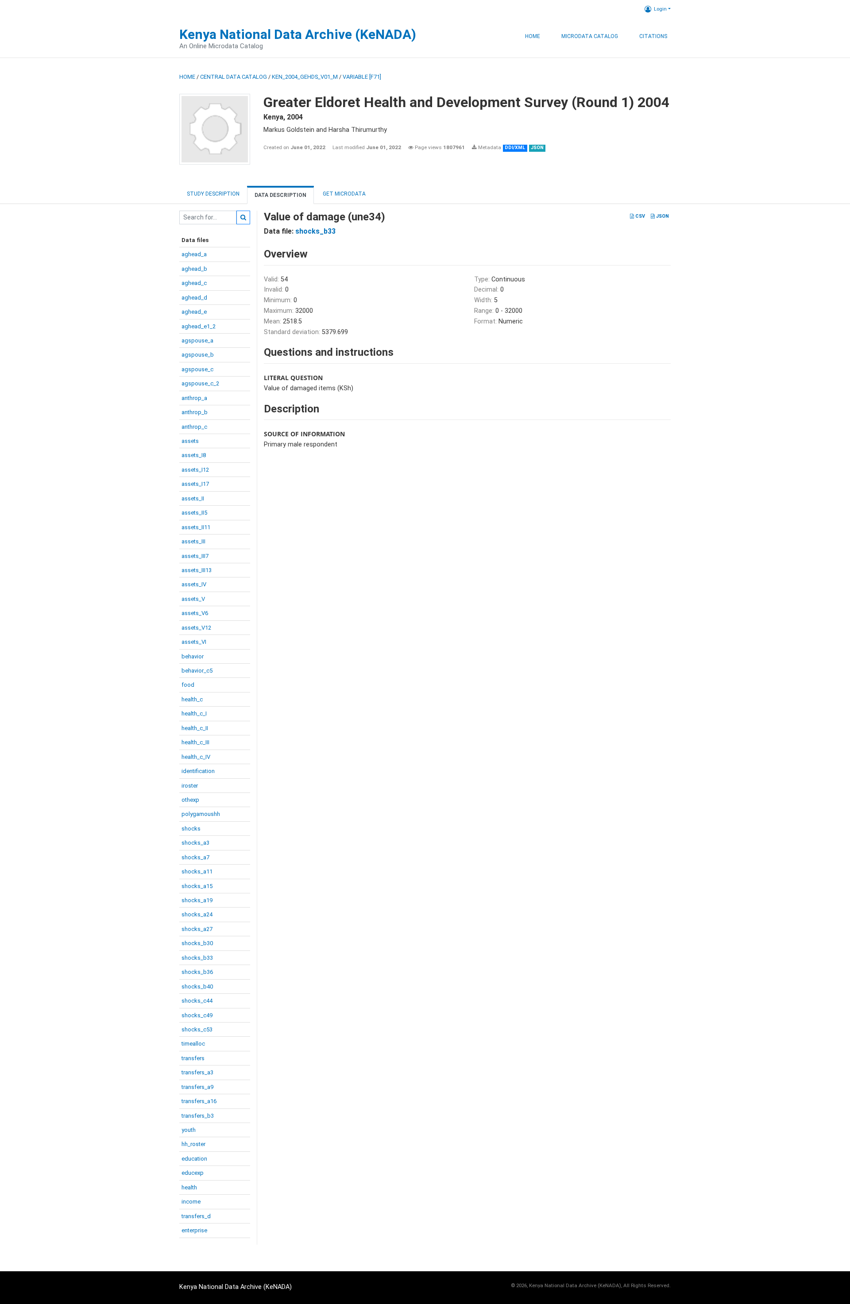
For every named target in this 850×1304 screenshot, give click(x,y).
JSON (662, 216)
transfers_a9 (197, 1087)
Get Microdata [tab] (343, 194)
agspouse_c (197, 369)
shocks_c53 (197, 1029)
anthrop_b (195, 412)
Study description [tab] (213, 194)
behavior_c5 (197, 670)
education (194, 1158)
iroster (190, 785)
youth (189, 1130)
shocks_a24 (197, 914)
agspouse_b (198, 354)
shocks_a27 (197, 929)
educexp (193, 1172)
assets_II (193, 498)
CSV (639, 216)
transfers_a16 (199, 1101)
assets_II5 (194, 512)
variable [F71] (362, 76)
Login (660, 9)
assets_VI (194, 642)
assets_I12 (195, 469)
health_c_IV (196, 757)
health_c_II (195, 728)
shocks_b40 (197, 986)
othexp (190, 799)
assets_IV (194, 584)
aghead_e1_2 (199, 326)
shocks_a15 (197, 886)
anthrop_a (194, 398)
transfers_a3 (197, 1072)
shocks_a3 (195, 842)
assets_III (193, 541)
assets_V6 (195, 613)
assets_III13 (197, 570)
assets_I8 (194, 455)
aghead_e (194, 311)
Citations (653, 36)
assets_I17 (195, 484)
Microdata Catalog (589, 36)
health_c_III (195, 742)
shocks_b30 (197, 943)
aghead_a (194, 254)
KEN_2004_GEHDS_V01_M (305, 76)
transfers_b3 (198, 1115)
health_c (192, 699)
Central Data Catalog (233, 76)
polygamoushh (201, 814)
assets (190, 441)
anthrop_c (194, 426)
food (188, 684)
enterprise (194, 1230)
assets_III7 (195, 556)
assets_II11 (196, 527)
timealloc (193, 1043)
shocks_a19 (197, 900)
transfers (193, 1058)
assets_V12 (196, 627)
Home (532, 36)
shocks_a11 (197, 871)
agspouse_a (197, 340)
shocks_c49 (197, 1015)
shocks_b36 (197, 972)
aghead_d (194, 297)
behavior (193, 656)
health (189, 1187)
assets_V (193, 599)
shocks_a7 (195, 857)
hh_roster (193, 1144)
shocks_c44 (197, 1000)
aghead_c (194, 283)
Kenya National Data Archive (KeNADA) (297, 34)
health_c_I (194, 713)
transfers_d (196, 1216)
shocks (191, 828)
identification (198, 771)
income (191, 1201)
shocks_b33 (197, 957)
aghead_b (194, 268)
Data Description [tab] (280, 195)
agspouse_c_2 (200, 383)
